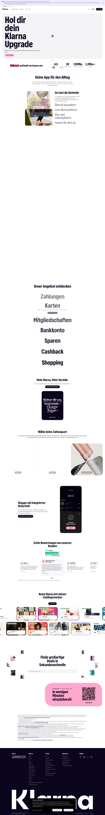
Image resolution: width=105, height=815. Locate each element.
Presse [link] (30, 762)
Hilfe (29, 9)
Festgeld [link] (47, 771)
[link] (18, 459)
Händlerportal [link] (65, 758)
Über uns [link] (30, 756)
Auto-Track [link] (31, 773)
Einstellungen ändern (37, 810)
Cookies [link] (85, 813)
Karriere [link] (30, 758)
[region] (53, 805)
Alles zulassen (68, 810)
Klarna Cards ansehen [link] (52, 312)
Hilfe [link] (46, 756)
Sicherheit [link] (31, 763)
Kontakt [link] (30, 780)
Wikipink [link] (30, 778)
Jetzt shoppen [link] (52, 603)
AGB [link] (29, 760)
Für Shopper (4, 6)
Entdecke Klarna (15, 9)
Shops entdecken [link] (49, 763)
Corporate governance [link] (33, 784)
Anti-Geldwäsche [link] (32, 771)
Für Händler (10, 6)
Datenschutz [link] (31, 765)
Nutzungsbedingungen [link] (78, 813)
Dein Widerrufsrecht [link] (49, 775)
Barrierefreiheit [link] (32, 775)
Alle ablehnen (57, 810)
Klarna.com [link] (91, 813)
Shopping (22, 9)
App (26, 9)
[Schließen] (74, 799)
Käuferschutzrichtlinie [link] (50, 765)
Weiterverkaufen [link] (32, 769)
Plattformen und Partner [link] (67, 765)
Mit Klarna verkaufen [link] (66, 760)
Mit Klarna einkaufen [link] (50, 760)
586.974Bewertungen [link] (56, 555)
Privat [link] (47, 753)
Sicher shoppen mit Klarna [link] (51, 769)
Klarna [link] (31, 753)
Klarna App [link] (48, 762)
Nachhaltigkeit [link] (31, 767)
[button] (103, 2)
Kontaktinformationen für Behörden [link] (36, 782)
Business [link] (65, 753)
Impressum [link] (31, 776)
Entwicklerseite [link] (65, 762)
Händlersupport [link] (65, 756)
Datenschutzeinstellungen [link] (51, 773)
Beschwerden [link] (48, 767)
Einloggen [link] (47, 758)
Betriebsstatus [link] (65, 763)
